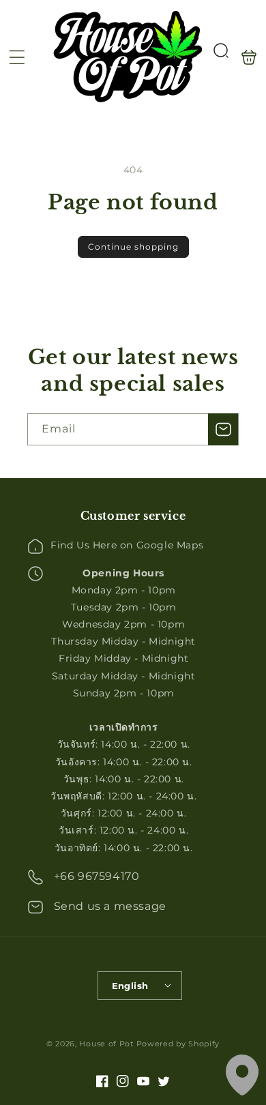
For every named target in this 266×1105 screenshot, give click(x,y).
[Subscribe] (223, 429)
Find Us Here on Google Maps (126, 545)
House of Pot (106, 1043)
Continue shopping (133, 246)
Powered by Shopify (178, 1043)
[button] (17, 57)
